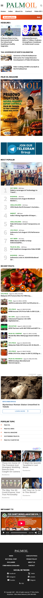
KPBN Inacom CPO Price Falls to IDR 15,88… (24, 311)
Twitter (33, 573)
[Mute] (36, 533)
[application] (21, 523)
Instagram (12, 577)
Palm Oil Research (15, 359)
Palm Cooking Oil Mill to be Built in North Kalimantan (26, 68)
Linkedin (32, 577)
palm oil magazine (10, 432)
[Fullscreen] (39, 533)
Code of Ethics (31, 556)
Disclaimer (11, 562)
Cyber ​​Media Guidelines (11, 565)
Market (13, 213)
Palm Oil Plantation (11, 440)
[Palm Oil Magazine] (21, 5)
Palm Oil (7, 425)
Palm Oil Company (15, 333)
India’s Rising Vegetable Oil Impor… (23, 216)
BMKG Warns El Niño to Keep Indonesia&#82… (20, 242)
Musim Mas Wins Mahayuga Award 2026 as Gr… (23, 337)
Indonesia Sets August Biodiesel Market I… (22, 200)
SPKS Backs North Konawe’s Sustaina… (25, 207)
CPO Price (14, 230)
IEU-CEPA (11, 317)
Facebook (12, 573)
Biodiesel (13, 197)
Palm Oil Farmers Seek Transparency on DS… (25, 225)
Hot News (14, 188)
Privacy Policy (31, 559)
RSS (23, 583)
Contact (31, 565)
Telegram (33, 580)
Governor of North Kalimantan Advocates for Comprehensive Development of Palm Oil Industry (26, 58)
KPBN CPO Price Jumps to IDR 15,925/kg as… (25, 353)
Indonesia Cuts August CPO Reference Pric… (24, 233)
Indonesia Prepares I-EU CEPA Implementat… (19, 320)
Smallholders (15, 205)
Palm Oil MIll (15, 247)
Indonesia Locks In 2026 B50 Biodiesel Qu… (24, 258)
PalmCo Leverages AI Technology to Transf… (23, 191)
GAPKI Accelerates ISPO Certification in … (24, 303)
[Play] (4, 533)
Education (12, 326)
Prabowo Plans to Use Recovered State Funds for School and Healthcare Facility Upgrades (10, 42)
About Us (31, 562)
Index (11, 556)
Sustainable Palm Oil (12, 436)
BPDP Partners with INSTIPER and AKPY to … (25, 328)
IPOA (10, 301)
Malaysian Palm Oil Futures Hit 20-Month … (24, 345)
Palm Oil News (9, 429)
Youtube (12, 580)
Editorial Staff (11, 559)
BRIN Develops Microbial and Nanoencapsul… (19, 362)
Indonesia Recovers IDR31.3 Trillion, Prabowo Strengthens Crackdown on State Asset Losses (31, 41)
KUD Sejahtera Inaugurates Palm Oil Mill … (25, 250)
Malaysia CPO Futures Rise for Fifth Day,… (16, 296)
